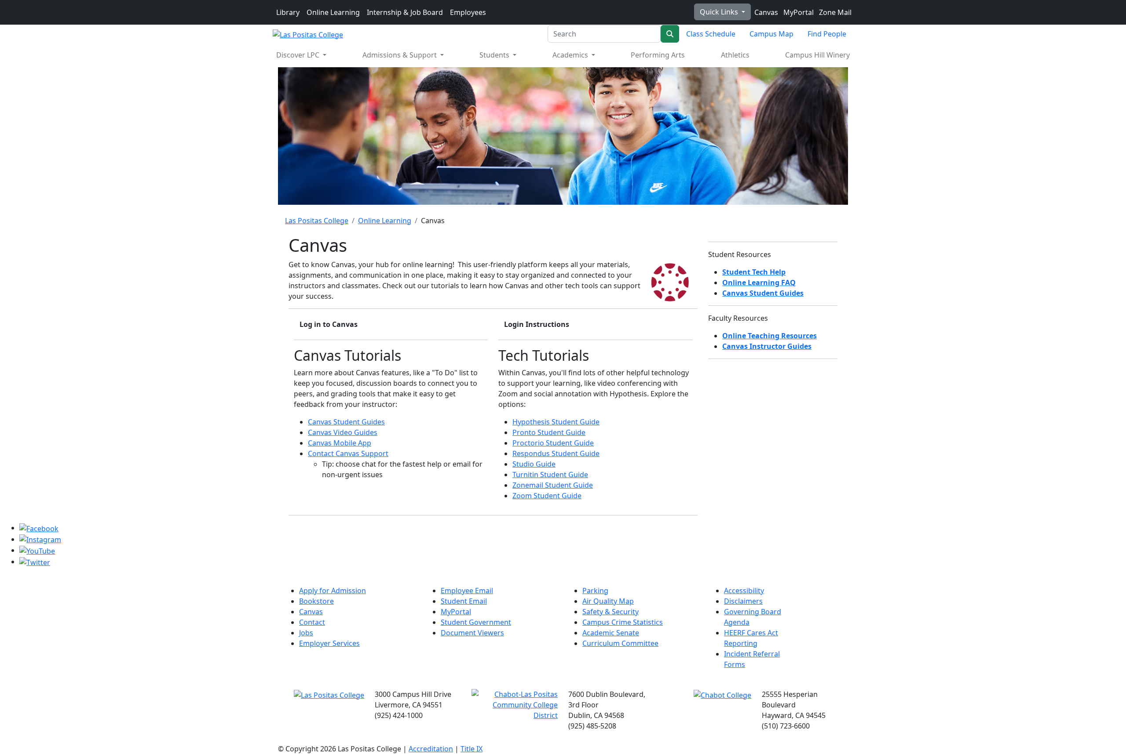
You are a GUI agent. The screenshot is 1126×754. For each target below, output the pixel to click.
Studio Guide (534, 464)
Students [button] (495, 55)
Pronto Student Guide (548, 432)
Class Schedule (710, 34)
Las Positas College (316, 220)
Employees (468, 12)
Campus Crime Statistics (622, 622)
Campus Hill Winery (817, 55)
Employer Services (329, 643)
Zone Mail (834, 12)
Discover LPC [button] (298, 55)
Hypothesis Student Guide (556, 422)
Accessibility (744, 590)
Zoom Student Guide (546, 495)
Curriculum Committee (620, 643)
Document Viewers (472, 633)
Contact (312, 622)
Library (288, 12)
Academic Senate (610, 633)
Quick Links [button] (720, 12)
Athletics (735, 55)
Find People (827, 34)
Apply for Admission (332, 590)
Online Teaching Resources (769, 336)
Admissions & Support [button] (400, 55)
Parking (595, 590)
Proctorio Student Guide (553, 443)
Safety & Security (610, 611)
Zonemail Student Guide (552, 485)
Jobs (306, 633)
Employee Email (467, 590)
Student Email (464, 601)
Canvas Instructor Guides (767, 346)
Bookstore (316, 601)
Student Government (476, 622)
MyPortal (798, 12)
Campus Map (771, 34)
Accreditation (431, 749)
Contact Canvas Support (348, 453)
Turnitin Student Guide (550, 474)
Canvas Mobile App (339, 443)
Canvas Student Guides (346, 422)
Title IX (472, 749)
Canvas (765, 12)
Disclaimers (743, 601)
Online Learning (333, 12)
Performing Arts (658, 55)
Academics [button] (571, 55)
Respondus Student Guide (556, 453)
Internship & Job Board (405, 12)
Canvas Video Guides (342, 432)
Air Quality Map (608, 601)
